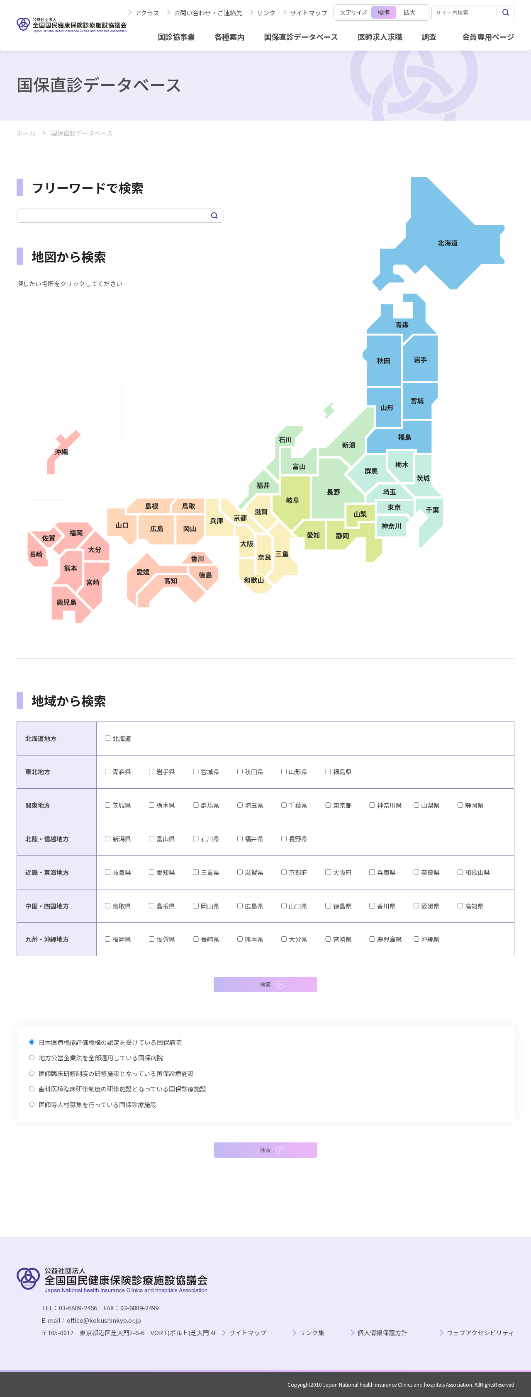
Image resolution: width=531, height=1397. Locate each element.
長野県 (298, 838)
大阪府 (342, 872)
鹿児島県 (389, 939)
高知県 (474, 905)
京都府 (298, 872)
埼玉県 (254, 805)
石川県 (210, 838)
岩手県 (165, 771)
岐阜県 (121, 872)
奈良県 (430, 872)
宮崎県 (342, 939)
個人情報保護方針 (382, 1333)
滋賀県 (254, 872)
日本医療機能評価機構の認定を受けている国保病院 (110, 1042)
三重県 (210, 872)
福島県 (342, 771)
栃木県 (165, 805)
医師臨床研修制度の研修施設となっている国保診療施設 (116, 1073)
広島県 (254, 905)
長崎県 (210, 939)
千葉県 (298, 805)
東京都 (342, 805)
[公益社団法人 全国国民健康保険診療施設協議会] (72, 25)
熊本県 (254, 939)
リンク (266, 12)
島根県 (165, 905)
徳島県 (342, 905)
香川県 (386, 905)
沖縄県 (430, 939)
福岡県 (121, 939)
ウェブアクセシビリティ (480, 1333)
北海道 (121, 738)
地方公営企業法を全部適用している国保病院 (101, 1057)
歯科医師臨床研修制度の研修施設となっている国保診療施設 (122, 1088)
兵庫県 (386, 872)
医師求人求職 (380, 36)
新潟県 (121, 838)
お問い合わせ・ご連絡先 (208, 12)
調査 (428, 36)
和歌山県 (477, 872)
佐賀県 (165, 939)
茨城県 (121, 805)
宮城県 (210, 771)
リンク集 (312, 1333)
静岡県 (474, 805)
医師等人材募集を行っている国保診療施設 (97, 1104)
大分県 (298, 939)
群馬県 (210, 805)
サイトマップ (308, 12)
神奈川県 (389, 805)
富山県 (165, 838)
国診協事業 (176, 36)
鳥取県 (121, 905)
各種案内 (229, 36)
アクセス (147, 12)
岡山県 (210, 905)
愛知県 (165, 872)
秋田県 (254, 771)
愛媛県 (430, 905)
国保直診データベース (301, 36)
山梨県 (430, 805)
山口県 (298, 905)
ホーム (26, 133)
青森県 (121, 771)
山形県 (298, 771)
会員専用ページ (488, 36)
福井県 (254, 838)
